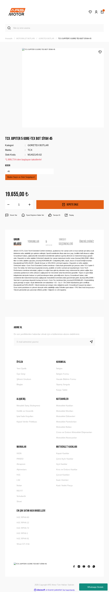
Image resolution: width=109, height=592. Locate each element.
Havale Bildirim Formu (66, 379)
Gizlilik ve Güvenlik (25, 411)
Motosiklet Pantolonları (66, 422)
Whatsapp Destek (95, 587)
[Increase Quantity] (29, 204)
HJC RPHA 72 (23, 528)
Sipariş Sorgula (63, 384)
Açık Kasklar (61, 464)
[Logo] (17, 12)
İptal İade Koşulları (25, 416)
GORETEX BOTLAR (38, 145)
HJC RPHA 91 (23, 538)
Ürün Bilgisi (17, 241)
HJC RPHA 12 (23, 522)
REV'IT (20, 491)
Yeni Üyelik (21, 368)
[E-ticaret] (54, 590)
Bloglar (20, 384)
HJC (18, 475)
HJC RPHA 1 (22, 533)
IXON (19, 453)
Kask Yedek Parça (64, 485)
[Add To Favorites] (100, 52)
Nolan (19, 485)
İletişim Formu (62, 374)
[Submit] (92, 342)
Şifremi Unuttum (24, 379)
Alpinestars (22, 469)
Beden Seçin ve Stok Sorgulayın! (21, 177)
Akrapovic (21, 464)
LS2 (18, 480)
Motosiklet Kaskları (64, 405)
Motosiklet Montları (64, 411)
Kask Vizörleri (62, 480)
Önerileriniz (86, 242)
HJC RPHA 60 (23, 517)
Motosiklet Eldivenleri (65, 416)
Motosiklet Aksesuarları (66, 438)
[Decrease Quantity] (8, 204)
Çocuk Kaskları (63, 475)
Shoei (19, 501)
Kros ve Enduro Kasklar (66, 469)
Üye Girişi (21, 374)
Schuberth (21, 496)
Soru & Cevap (49, 241)
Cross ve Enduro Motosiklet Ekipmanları (74, 432)
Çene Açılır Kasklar (64, 459)
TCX (30, 150)
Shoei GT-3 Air (23, 544)
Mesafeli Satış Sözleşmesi (28, 405)
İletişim (59, 368)
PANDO (20, 459)
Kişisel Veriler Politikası (27, 422)
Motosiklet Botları (64, 427)
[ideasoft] (39, 590)
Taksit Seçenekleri (66, 241)
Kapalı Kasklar (62, 453)
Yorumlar (33, 242)
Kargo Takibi (61, 390)
